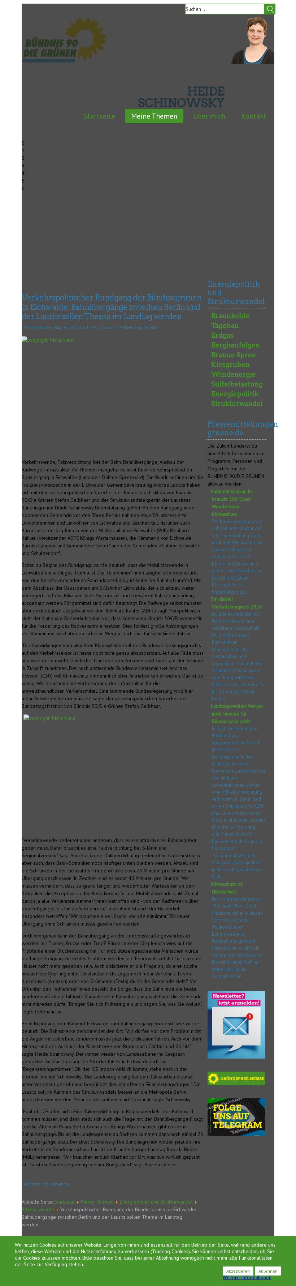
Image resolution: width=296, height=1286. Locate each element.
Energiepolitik (234, 394)
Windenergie (233, 374)
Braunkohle (230, 316)
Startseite (99, 116)
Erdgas (222, 335)
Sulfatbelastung (237, 384)
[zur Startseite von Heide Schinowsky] (252, 62)
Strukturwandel (55, 1184)
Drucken (108, 327)
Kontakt (253, 116)
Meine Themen (154, 116)
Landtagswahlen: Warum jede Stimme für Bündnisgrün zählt (237, 714)
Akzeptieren (238, 1271)
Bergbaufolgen (235, 345)
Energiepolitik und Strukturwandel (156, 1202)
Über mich (209, 116)
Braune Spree (233, 355)
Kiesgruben (230, 364)
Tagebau (225, 325)
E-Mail (125, 327)
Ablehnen (268, 1271)
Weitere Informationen (247, 1277)
